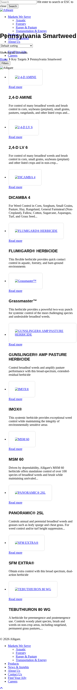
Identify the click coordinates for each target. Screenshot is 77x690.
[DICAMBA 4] (25, 177)
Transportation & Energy (31, 660)
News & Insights (18, 667)
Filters (5, 63)
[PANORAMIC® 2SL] (30, 492)
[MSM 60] (22, 439)
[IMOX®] (22, 389)
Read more (15, 87)
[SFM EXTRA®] (27, 542)
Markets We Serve (19, 645)
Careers (12, 681)
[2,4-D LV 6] (24, 127)
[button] (1, 688)
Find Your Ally (17, 678)
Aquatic (21, 649)
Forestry (21, 653)
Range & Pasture (26, 656)
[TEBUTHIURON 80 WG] (33, 589)
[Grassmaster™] (26, 281)
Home (4, 59)
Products (13, 663)
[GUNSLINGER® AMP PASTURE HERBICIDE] (42, 334)
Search (13, 6)
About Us (14, 670)
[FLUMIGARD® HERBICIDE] (36, 231)
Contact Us (15, 674)
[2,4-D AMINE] (26, 77)
